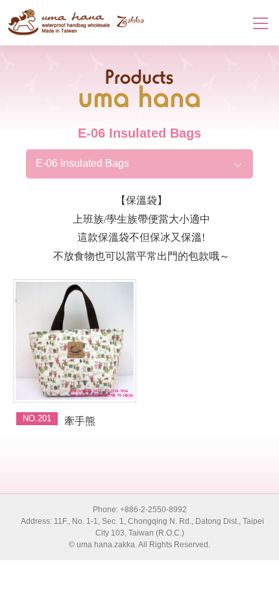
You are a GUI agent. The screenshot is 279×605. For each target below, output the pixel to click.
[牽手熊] (74, 340)
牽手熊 (79, 420)
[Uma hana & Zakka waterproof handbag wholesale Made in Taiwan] (76, 22)
